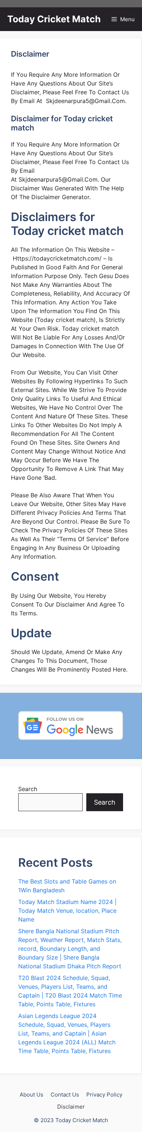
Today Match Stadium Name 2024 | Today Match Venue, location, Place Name (67, 910)
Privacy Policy (104, 1094)
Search (27, 789)
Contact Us (65, 1094)
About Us (31, 1094)
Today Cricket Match (54, 19)
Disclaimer (70, 1106)
